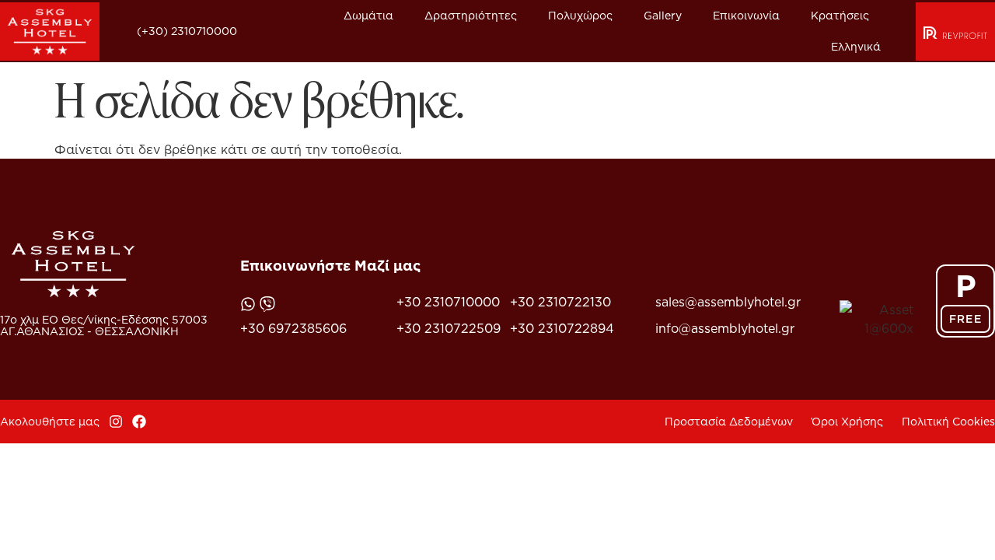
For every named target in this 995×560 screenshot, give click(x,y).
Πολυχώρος (580, 15)
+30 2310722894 (562, 328)
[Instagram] (116, 422)
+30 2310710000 (448, 301)
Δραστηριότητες (470, 15)
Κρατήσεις (840, 15)
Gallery (663, 15)
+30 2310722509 (448, 328)
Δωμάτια (368, 15)
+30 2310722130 (560, 301)
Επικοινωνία (746, 15)
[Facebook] (139, 422)
